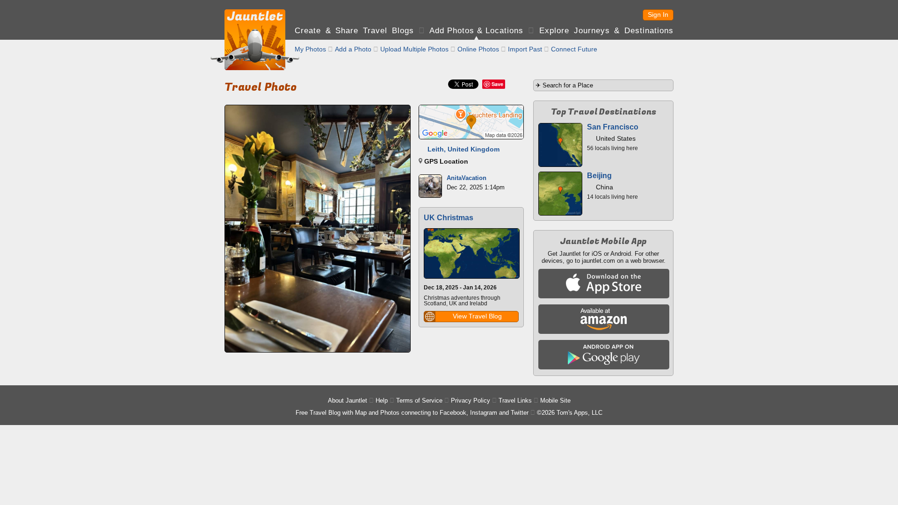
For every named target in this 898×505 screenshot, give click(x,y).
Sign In (658, 14)
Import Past (525, 49)
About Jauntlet (347, 400)
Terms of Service (419, 400)
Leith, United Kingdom (463, 149)
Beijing (599, 176)
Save (497, 83)
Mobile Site (555, 400)
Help (382, 400)
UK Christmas (448, 218)
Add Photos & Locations (476, 30)
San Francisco (612, 127)
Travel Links (515, 400)
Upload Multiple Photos (414, 49)
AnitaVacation (466, 177)
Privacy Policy (470, 400)
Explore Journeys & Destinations (606, 30)
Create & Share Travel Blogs (354, 30)
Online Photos (478, 49)
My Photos (310, 49)
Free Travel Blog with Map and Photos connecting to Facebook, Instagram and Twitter (412, 412)
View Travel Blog (477, 316)
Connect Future (574, 49)
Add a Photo (353, 49)
